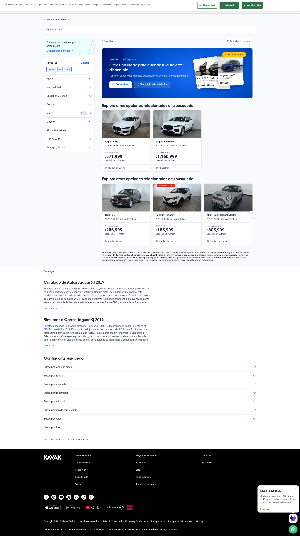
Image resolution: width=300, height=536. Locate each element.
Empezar (265, 509)
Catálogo (49, 271)
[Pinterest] (91, 497)
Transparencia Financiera (180, 521)
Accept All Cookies (252, 5)
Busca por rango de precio (58, 367)
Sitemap (199, 521)
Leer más (49, 308)
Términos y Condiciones (136, 521)
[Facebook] (46, 497)
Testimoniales (142, 462)
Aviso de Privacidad (112, 521)
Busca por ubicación (55, 401)
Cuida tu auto (81, 477)
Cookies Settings (207, 5)
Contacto (206, 455)
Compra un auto (83, 455)
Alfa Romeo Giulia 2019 (57, 329)
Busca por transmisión (56, 392)
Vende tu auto (82, 470)
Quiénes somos (143, 477)
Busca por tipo (52, 427)
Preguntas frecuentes (146, 455)
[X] (68, 497)
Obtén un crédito (83, 462)
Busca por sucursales (55, 384)
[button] (51, 69)
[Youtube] (61, 497)
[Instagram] (53, 497)
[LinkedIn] (76, 497)
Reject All (229, 5)
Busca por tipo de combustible (60, 410)
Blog (138, 470)
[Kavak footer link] (52, 470)
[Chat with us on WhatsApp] (293, 529)
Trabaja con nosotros (146, 484)
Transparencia (158, 521)
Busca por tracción (54, 375)
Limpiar (84, 62)
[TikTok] (83, 497)
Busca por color (52, 418)
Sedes (78, 484)
